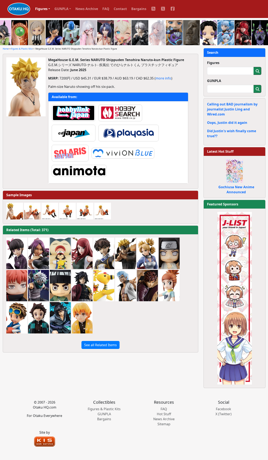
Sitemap (163, 424)
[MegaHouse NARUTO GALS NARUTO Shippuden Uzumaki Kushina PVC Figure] (82, 253)
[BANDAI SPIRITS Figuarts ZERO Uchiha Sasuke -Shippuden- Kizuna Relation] (60, 317)
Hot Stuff (164, 414)
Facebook (223, 409)
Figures (213, 62)
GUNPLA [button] (61, 8)
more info (163, 78)
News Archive (86, 8)
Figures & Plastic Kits (21, 48)
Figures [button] (41, 8)
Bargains (138, 8)
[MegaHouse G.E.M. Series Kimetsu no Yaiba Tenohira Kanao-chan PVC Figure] (16, 253)
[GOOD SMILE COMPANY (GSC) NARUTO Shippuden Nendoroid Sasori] (16, 285)
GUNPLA (214, 80)
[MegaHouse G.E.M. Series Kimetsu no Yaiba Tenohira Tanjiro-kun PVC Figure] (38, 317)
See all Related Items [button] (100, 345)
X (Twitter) (223, 414)
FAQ (105, 8)
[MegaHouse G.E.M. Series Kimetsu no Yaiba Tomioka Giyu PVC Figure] (82, 285)
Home (6, 48)
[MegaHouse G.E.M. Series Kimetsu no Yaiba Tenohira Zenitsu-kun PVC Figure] (82, 317)
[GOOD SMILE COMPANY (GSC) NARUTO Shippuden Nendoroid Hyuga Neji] (169, 253)
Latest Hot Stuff (220, 151)
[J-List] (234, 298)
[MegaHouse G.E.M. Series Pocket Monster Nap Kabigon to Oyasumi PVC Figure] (60, 253)
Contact (120, 8)
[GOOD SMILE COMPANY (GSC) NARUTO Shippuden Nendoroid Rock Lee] (60, 285)
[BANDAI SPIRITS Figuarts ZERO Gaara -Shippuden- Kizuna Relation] (147, 285)
